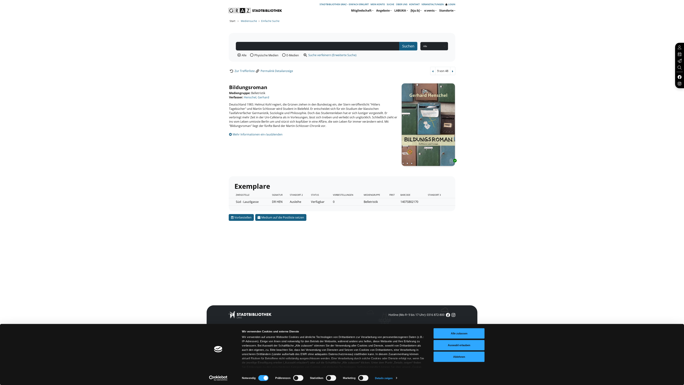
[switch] (298, 378)
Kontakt (414, 4)
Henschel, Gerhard (256, 97)
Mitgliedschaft (361, 10)
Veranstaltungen (432, 4)
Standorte (446, 10)
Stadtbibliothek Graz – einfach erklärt (344, 4)
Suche (390, 4)
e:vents (429, 10)
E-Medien (292, 55)
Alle (244, 55)
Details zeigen (384, 377)
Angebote (383, 10)
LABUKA (400, 10)
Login (451, 4)
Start (232, 21)
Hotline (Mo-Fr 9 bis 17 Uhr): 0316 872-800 (416, 315)
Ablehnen (459, 356)
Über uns (401, 4)
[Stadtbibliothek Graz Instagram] (679, 83)
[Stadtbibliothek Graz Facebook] (679, 76)
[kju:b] (415, 10)
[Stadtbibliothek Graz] (255, 10)
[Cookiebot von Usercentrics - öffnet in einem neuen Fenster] (218, 378)
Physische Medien (266, 55)
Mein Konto (377, 4)
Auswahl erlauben (459, 344)
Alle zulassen (459, 333)
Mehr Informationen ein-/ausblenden (257, 134)
